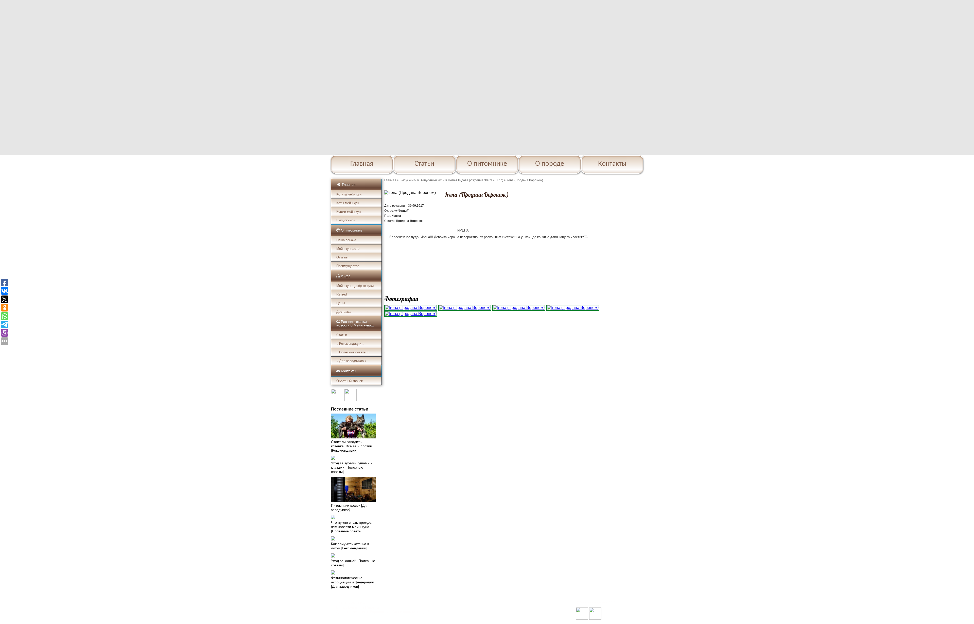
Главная (361, 164)
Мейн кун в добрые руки (355, 286)
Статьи (424, 164)
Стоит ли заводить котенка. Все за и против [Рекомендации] (351, 446)
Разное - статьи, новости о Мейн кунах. (355, 323)
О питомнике (487, 164)
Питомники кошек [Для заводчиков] (350, 507)
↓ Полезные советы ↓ (352, 352)
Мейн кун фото (347, 249)
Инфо (345, 276)
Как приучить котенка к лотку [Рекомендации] (350, 546)
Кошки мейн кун (348, 212)
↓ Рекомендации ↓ (350, 344)
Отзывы (342, 257)
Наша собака (346, 240)
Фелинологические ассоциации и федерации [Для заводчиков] (352, 582)
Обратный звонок (349, 381)
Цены (340, 303)
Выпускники (345, 220)
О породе (549, 164)
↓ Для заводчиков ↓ (351, 361)
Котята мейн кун (348, 194)
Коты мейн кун (347, 203)
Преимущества (347, 266)
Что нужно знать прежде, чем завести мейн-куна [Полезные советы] (351, 526)
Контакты (612, 164)
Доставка (343, 312)
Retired (341, 294)
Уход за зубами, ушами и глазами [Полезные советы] (352, 467)
